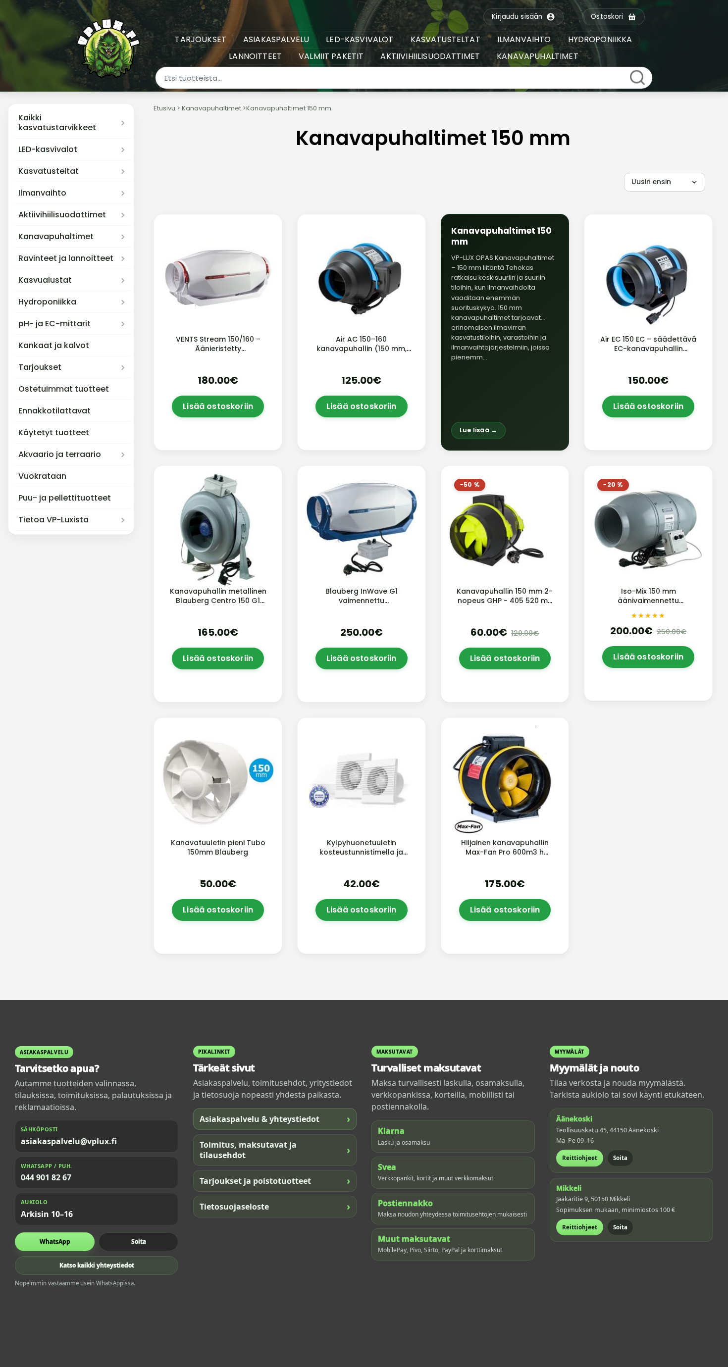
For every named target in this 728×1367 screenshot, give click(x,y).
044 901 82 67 (46, 1177)
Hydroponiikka (47, 302)
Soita (138, 1241)
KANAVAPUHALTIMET (537, 56)
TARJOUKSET (200, 39)
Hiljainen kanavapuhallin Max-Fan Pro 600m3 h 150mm (505, 852)
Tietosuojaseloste (275, 1206)
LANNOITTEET (255, 56)
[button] (505, 332)
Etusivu (164, 108)
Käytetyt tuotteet (53, 433)
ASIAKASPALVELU (276, 39)
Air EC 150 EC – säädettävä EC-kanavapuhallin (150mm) (648, 348)
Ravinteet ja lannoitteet (65, 258)
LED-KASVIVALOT (359, 39)
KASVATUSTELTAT (445, 39)
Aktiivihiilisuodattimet (62, 215)
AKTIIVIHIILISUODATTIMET (430, 56)
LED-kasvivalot (47, 149)
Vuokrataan (42, 476)
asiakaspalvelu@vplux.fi (69, 1141)
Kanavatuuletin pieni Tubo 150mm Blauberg (218, 847)
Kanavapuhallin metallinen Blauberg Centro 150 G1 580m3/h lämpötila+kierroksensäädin (219, 605)
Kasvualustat (45, 280)
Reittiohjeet (579, 1158)
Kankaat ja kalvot (53, 346)
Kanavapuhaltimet (56, 237)
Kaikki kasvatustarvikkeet (57, 123)
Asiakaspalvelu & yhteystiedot (275, 1118)
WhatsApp (55, 1241)
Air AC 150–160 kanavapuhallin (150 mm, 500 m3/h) (361, 348)
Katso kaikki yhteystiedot (96, 1265)
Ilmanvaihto (42, 193)
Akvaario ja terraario (59, 454)
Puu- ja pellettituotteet (64, 498)
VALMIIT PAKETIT (331, 56)
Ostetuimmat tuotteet (63, 389)
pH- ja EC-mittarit (54, 324)
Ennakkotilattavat (54, 411)
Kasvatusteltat (48, 171)
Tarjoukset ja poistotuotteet (275, 1180)
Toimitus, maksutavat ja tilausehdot (275, 1150)
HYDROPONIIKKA (600, 39)
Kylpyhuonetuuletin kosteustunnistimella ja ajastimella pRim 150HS (361, 852)
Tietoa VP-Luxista (53, 520)
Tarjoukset (39, 367)
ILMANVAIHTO (524, 39)
